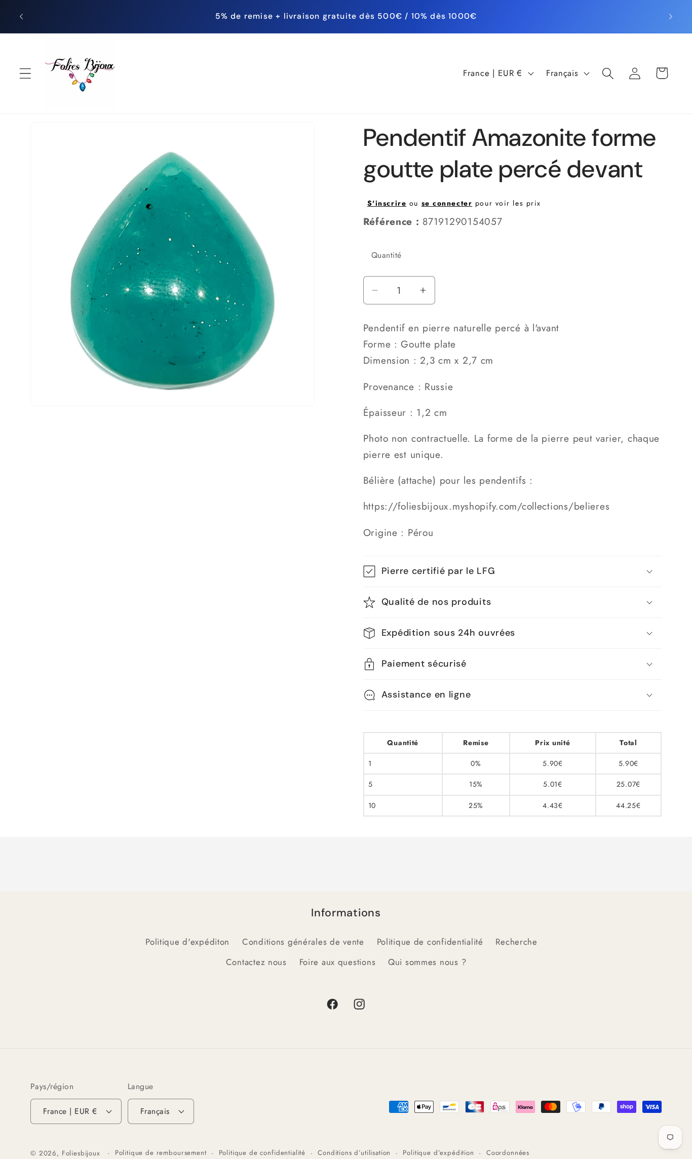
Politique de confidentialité (430, 942)
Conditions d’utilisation (354, 1152)
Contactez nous (256, 962)
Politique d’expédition (438, 1152)
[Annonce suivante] (671, 16)
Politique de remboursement (161, 1152)
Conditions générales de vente (303, 942)
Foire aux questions (337, 962)
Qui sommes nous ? (427, 962)
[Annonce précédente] (21, 16)
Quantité (386, 255)
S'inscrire (387, 203)
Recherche (516, 942)
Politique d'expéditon (187, 942)
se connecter (447, 203)
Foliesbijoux (81, 1153)
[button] (25, 73)
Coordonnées (507, 1152)
